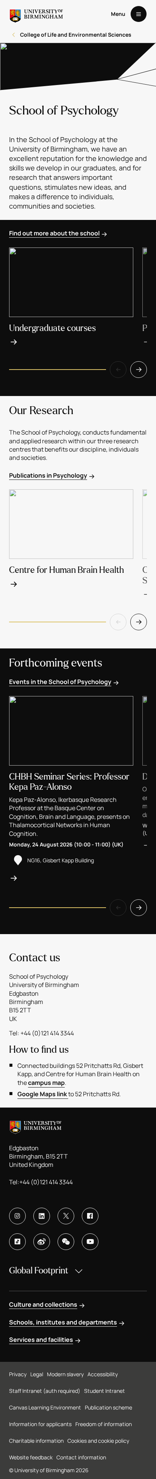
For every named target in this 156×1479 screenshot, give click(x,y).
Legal (36, 1374)
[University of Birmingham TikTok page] (17, 1241)
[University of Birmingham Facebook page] (90, 1216)
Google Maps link (42, 1094)
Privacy (18, 1374)
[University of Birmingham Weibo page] (41, 1241)
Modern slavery (65, 1374)
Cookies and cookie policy (98, 1440)
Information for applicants (40, 1424)
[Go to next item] (138, 369)
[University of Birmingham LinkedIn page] (41, 1216)
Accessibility (102, 1374)
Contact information (81, 1457)
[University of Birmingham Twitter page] (66, 1216)
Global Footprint (38, 1270)
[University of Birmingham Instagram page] (17, 1216)
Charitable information (36, 1440)
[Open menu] (138, 14)
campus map (46, 1082)
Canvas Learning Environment (45, 1407)
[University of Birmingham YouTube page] (90, 1241)
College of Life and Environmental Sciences (75, 34)
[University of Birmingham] (36, 14)
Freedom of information (103, 1424)
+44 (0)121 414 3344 (46, 1182)
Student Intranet (104, 1390)
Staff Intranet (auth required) (44, 1390)
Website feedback (31, 1457)
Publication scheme (108, 1407)
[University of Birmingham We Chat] (66, 1241)
